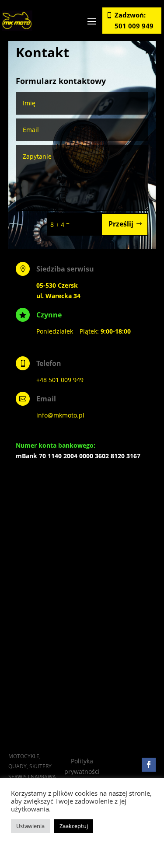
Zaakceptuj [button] (73, 826)
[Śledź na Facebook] (149, 765)
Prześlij (120, 224)
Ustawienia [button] (30, 826)
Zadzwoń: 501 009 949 (134, 20)
